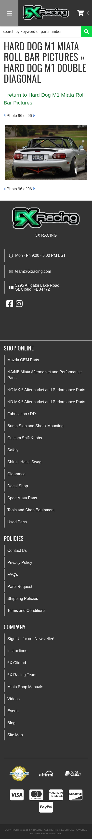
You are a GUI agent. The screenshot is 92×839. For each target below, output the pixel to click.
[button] (46, 31)
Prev (4, 115)
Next (34, 115)
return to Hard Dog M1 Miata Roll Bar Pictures (44, 98)
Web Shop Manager (47, 833)
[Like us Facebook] (9, 305)
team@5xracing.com (33, 271)
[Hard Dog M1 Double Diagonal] (46, 152)
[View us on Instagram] (19, 305)
